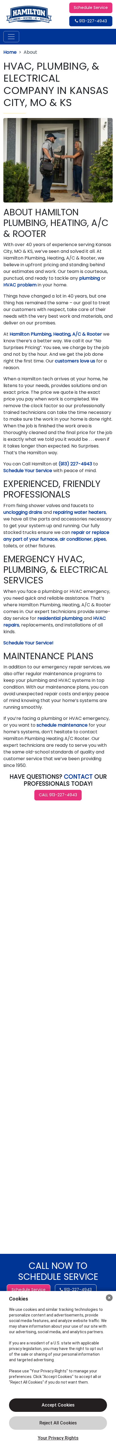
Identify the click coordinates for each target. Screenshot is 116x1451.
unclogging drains (22, 512)
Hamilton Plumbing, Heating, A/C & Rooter (56, 334)
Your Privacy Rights (58, 1438)
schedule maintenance (62, 725)
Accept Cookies (58, 1405)
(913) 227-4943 (75, 464)
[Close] (109, 1297)
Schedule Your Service (27, 470)
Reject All (58, 1423)
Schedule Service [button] (91, 7)
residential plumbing (59, 618)
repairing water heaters (79, 512)
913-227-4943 (92, 21)
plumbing (90, 278)
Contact (78, 776)
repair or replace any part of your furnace (56, 535)
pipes (100, 539)
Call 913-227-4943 (58, 795)
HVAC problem (20, 285)
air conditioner (76, 539)
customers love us (75, 361)
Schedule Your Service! (28, 643)
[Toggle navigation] (11, 36)
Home (10, 52)
